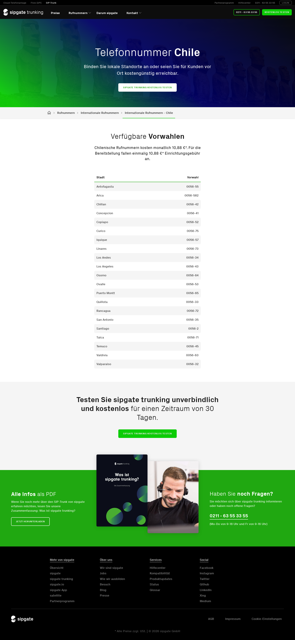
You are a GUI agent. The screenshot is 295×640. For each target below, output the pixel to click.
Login (285, 2)
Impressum (233, 619)
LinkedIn (206, 590)
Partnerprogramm (224, 2)
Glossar (155, 590)
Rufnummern (78, 13)
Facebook (206, 568)
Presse (104, 595)
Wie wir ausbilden (112, 579)
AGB (211, 619)
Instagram (207, 573)
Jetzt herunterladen (30, 521)
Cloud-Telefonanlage (14, 2)
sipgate (55, 573)
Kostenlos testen (277, 12)
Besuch (105, 584)
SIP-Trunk (51, 2)
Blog (103, 590)
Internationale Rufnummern (100, 113)
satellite (55, 595)
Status (154, 584)
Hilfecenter (244, 2)
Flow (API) (36, 2)
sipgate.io (57, 584)
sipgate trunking (61, 579)
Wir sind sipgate (111, 568)
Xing (203, 595)
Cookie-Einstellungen (267, 619)
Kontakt (132, 13)
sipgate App (58, 590)
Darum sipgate (107, 13)
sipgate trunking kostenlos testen (147, 87)
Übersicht (57, 568)
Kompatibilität (160, 573)
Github (204, 584)
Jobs (103, 573)
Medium (205, 601)
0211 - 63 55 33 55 (265, 2)
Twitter (204, 579)
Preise (55, 13)
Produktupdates (161, 579)
